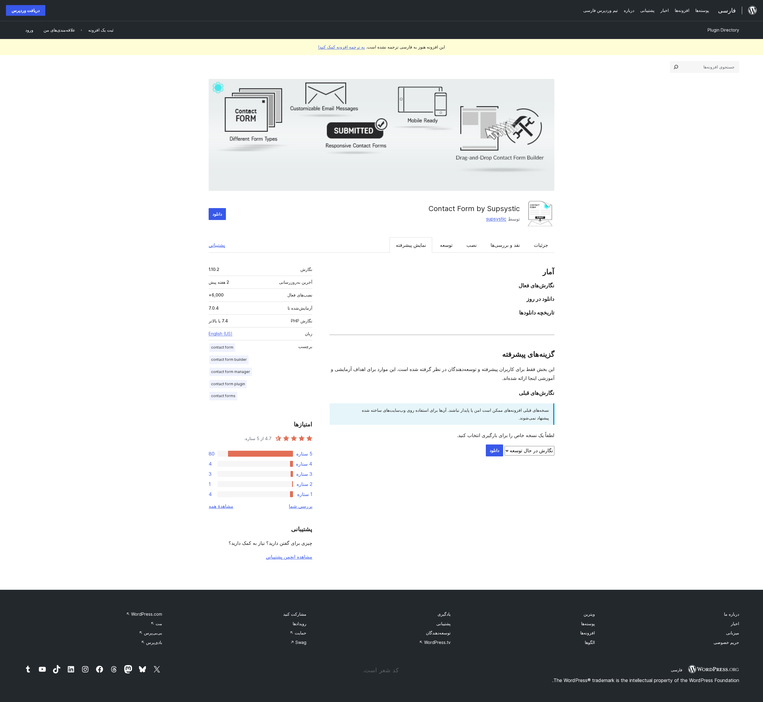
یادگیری (444, 614)
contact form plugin (228, 384)
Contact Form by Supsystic (474, 208)
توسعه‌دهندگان (438, 632)
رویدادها (299, 623)
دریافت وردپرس (26, 10)
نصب (471, 245)
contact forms (223, 396)
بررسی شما (300, 506)
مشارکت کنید (294, 614)
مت (156, 623)
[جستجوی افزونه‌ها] (676, 67)
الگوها (590, 642)
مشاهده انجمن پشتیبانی (289, 557)
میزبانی (732, 632)
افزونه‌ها (587, 632)
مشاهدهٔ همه (221, 506)
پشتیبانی (217, 245)
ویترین (589, 614)
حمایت (298, 632)
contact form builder (229, 359)
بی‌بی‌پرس (150, 632)
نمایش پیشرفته (411, 245)
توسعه (446, 245)
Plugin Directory (723, 29)
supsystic (496, 219)
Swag (298, 642)
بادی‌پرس (151, 642)
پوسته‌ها (588, 623)
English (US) (220, 333)
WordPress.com (144, 614)
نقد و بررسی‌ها (505, 245)
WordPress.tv (435, 642)
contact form (222, 347)
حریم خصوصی (726, 642)
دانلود (217, 213)
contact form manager (230, 371)
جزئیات (541, 245)
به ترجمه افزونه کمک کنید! (341, 46)
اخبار (735, 623)
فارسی (676, 669)
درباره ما (731, 614)
